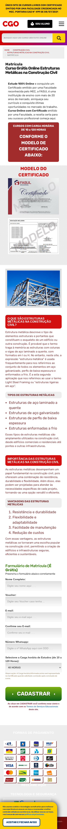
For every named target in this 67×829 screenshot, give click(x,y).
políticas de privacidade (34, 814)
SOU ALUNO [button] (42, 23)
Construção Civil (21, 50)
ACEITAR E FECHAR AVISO (21, 822)
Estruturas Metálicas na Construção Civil (28, 53)
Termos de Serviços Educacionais (42, 706)
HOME (6, 50)
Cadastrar (33, 694)
